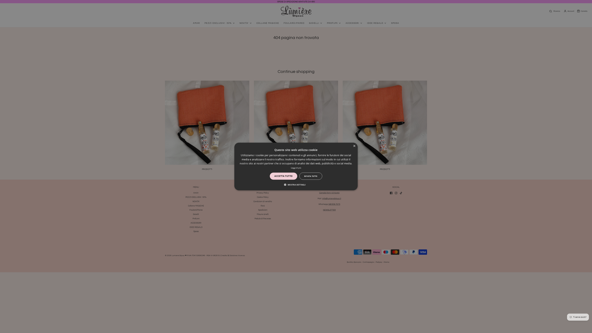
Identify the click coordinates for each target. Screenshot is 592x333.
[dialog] (296, 166)
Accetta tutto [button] (283, 175)
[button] (296, 184)
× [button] (354, 146)
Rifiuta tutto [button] (310, 176)
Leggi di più (296, 167)
